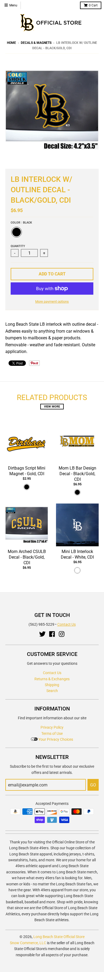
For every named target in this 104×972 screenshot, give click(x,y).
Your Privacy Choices (55, 739)
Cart (93, 5)
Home (11, 43)
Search (52, 691)
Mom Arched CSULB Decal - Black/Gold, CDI (27, 557)
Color (21, 222)
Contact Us (66, 624)
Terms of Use (52, 733)
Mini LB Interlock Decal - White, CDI (77, 554)
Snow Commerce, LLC (28, 943)
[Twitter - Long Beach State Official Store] (42, 634)
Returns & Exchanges (52, 679)
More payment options (52, 301)
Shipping (52, 685)
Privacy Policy (52, 727)
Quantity (18, 246)
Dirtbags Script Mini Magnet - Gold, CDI (26, 471)
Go (93, 784)
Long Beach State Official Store (59, 937)
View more (52, 406)
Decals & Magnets (36, 43)
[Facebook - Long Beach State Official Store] (52, 634)
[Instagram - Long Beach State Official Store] (61, 634)
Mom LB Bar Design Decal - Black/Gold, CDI (77, 474)
